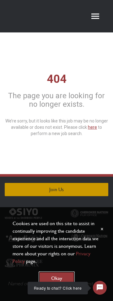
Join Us (56, 189)
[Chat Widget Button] (100, 288)
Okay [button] (56, 278)
